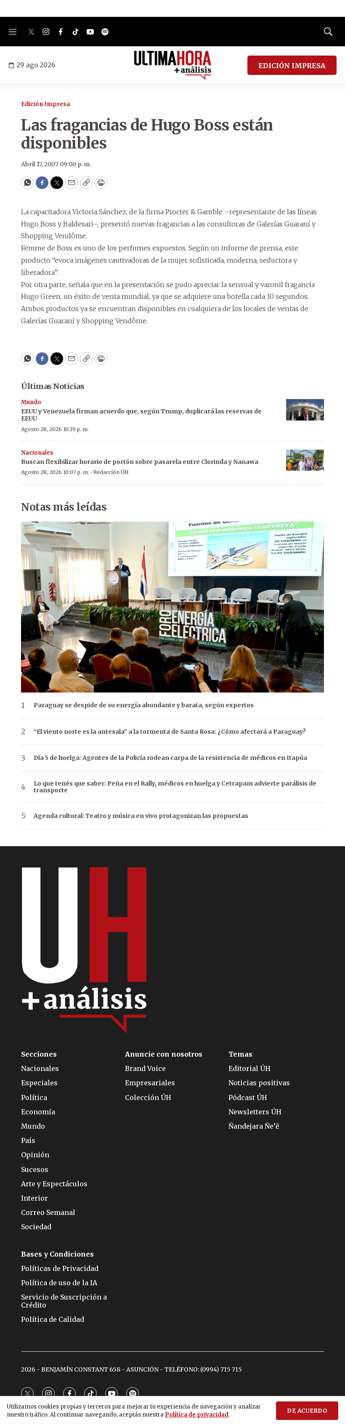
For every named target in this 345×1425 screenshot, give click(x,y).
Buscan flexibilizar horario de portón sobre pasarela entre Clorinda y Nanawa (139, 462)
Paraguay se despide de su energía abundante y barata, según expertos (144, 705)
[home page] (172, 65)
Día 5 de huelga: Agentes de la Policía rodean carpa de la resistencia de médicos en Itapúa (170, 758)
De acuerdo (307, 1410)
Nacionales (37, 452)
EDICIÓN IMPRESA (292, 65)
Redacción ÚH (111, 472)
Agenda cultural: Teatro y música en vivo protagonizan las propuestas (141, 816)
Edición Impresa (45, 104)
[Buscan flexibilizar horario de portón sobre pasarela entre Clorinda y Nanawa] (305, 460)
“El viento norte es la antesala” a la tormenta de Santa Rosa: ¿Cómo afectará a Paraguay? (170, 731)
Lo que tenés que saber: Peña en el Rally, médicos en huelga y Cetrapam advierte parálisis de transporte (175, 787)
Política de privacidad (196, 1414)
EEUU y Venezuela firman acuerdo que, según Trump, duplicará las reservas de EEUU (141, 415)
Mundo (31, 402)
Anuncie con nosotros (163, 1054)
